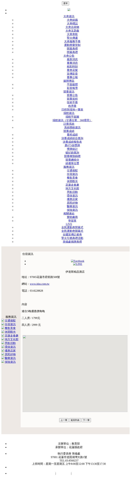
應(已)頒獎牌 (72, 145)
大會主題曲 (72, 30)
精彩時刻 (72, 66)
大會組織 (72, 19)
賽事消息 (72, 62)
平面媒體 (72, 84)
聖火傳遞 (72, 37)
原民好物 (72, 202)
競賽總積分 (72, 159)
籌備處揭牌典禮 (72, 241)
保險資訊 (72, 209)
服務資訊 (68, 166)
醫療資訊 (72, 206)
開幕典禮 (72, 48)
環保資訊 (72, 195)
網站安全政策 (46, 473)
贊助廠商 (72, 217)
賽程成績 (72, 134)
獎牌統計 (72, 149)
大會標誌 (72, 23)
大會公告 (68, 55)
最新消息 (72, 59)
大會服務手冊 (72, 41)
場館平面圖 (72, 116)
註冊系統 (68, 123)
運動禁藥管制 (72, 45)
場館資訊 (68, 113)
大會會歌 (72, 34)
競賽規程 (72, 98)
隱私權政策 (63, 473)
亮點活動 (72, 192)
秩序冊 (72, 105)
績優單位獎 (72, 163)
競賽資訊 (68, 91)
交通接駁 (72, 170)
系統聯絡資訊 (72, 127)
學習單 (72, 220)
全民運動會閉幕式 (72, 227)
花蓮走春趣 (72, 184)
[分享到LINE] (77, 264)
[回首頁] (69, 10)
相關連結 (68, 213)
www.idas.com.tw (39, 283)
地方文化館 (72, 188)
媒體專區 (68, 80)
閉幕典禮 (72, 52)
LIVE (69, 224)
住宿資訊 (72, 174)
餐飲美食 (72, 177)
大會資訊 (68, 16)
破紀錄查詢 (72, 152)
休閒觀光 (72, 181)
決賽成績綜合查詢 (72, 138)
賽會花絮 (72, 70)
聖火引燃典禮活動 (72, 238)
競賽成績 (68, 131)
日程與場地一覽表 (72, 109)
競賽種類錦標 (72, 156)
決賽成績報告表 (72, 141)
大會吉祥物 (72, 27)
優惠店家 (72, 199)
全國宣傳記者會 (72, 234)
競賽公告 (72, 95)
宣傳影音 (72, 73)
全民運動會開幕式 (72, 230)
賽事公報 (72, 77)
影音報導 (72, 88)
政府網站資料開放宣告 (85, 473)
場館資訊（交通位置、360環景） (72, 120)
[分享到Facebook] (77, 261)
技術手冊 (72, 102)
